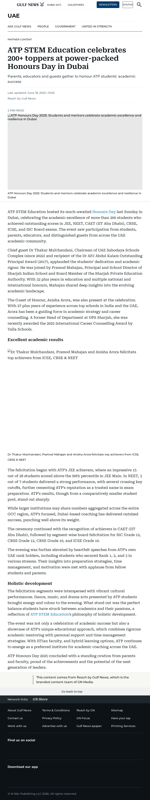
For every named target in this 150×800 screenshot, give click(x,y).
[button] (11, 5)
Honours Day (104, 212)
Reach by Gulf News (22, 98)
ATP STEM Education (49, 614)
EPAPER (128, 4)
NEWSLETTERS (108, 4)
